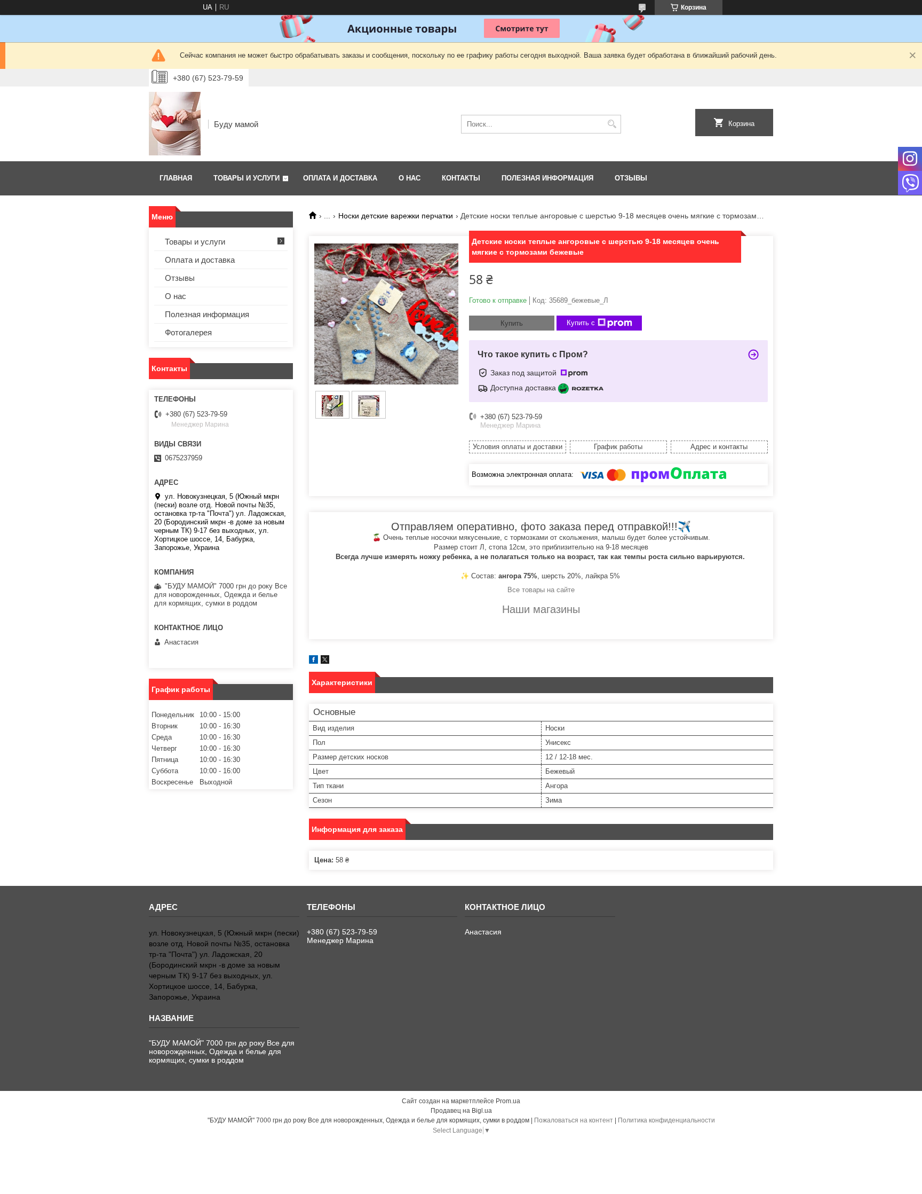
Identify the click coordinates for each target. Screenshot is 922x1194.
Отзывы (631, 178)
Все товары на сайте (541, 590)
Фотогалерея (188, 332)
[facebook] (313, 661)
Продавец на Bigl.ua (461, 1110)
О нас (409, 178)
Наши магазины (541, 609)
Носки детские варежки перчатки (395, 215)
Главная (176, 178)
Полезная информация (547, 178)
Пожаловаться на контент (573, 1120)
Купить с (581, 323)
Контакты (461, 178)
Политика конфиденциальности (666, 1120)
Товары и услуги (246, 178)
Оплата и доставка (340, 178)
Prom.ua (508, 1101)
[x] (325, 661)
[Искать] (611, 124)
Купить (511, 323)
